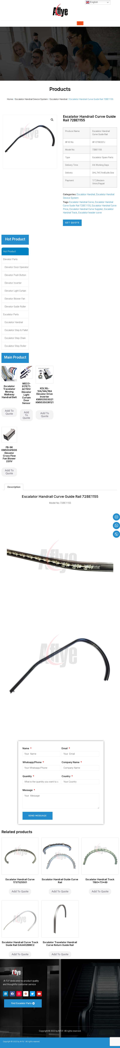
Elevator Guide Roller (15, 306)
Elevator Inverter (13, 283)
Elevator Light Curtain (15, 291)
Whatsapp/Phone (32, 762)
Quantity (27, 776)
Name (26, 748)
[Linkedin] (5, 993)
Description (13, 487)
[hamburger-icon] (80, 23)
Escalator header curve (90, 212)
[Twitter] (32, 993)
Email (65, 748)
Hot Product (9, 251)
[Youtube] (39, 993)
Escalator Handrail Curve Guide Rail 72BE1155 (88, 203)
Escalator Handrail (58, 99)
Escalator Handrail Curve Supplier (86, 209)
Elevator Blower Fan (15, 299)
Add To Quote (9, 412)
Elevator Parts (10, 259)
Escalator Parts (11, 314)
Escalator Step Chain (15, 338)
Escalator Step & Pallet (16, 330)
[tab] (14, 487)
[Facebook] (12, 993)
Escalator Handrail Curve (81, 202)
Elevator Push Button (15, 275)
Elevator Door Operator (17, 267)
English (93, 2)
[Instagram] (19, 993)
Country (66, 776)
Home (10, 99)
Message (28, 790)
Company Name (71, 762)
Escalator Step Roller (15, 346)
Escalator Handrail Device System (31, 99)
